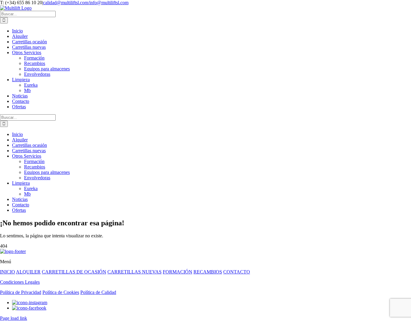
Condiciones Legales (20, 282)
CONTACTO (236, 271)
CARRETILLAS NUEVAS (134, 271)
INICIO (7, 271)
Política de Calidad (98, 292)
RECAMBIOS (207, 271)
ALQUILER (28, 271)
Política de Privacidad (20, 292)
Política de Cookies (60, 292)
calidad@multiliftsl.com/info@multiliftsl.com (85, 2)
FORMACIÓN (177, 271)
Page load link (13, 318)
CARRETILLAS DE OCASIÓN (74, 271)
